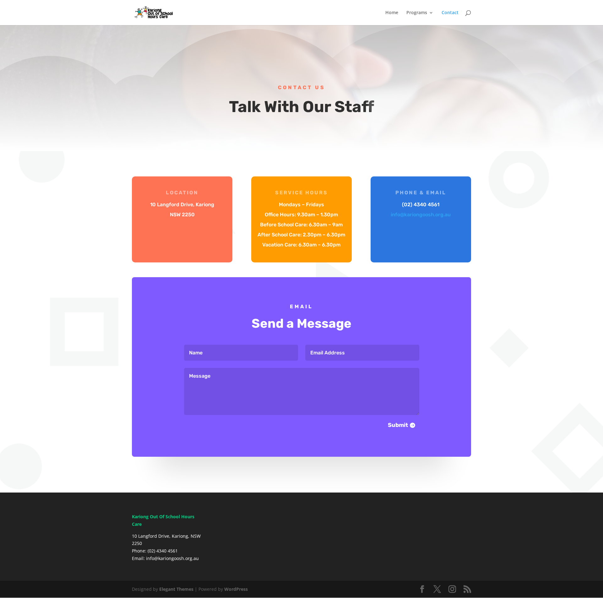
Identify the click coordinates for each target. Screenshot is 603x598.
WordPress (236, 589)
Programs (416, 12)
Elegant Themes (176, 589)
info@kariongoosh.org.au (421, 215)
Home (391, 12)
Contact (450, 12)
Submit (398, 425)
